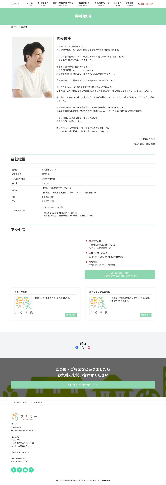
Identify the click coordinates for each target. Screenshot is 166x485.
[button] (120, 274)
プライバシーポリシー (21, 402)
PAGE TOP (159, 468)
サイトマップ (38, 402)
